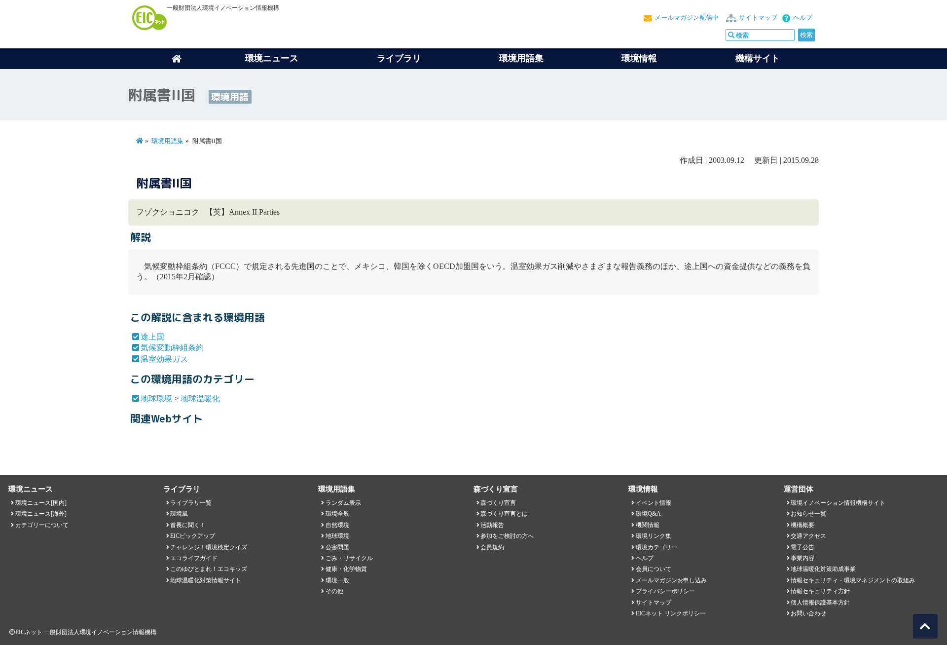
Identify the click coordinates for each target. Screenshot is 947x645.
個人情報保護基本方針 (820, 602)
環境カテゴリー (656, 547)
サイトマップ (758, 17)
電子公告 (802, 547)
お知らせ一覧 (808, 513)
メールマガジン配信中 (687, 17)
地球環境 (156, 398)
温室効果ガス (164, 359)
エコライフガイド (194, 558)
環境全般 (337, 513)
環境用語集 (521, 58)
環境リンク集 (653, 535)
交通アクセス (808, 535)
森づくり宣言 (498, 502)
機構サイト (757, 58)
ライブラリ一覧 (191, 502)
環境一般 (337, 580)
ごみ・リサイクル (349, 558)
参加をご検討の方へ (507, 535)
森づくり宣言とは (504, 513)
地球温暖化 (200, 398)
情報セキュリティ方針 (820, 591)
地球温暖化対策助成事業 (823, 569)
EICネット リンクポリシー (671, 613)
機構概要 (802, 525)
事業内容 (802, 558)
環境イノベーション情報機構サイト (838, 502)
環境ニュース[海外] (41, 513)
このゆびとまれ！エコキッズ (208, 569)
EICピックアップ (192, 535)
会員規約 (492, 547)
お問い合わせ (808, 613)
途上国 (152, 337)
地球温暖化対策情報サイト (205, 580)
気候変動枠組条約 (172, 347)
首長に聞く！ (188, 525)
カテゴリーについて (42, 525)
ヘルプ (802, 17)
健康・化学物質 (346, 569)
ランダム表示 (343, 502)
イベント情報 (653, 502)
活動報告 (492, 525)
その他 (334, 591)
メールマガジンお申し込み (671, 580)
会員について (653, 569)
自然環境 (337, 525)
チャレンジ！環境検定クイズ (208, 547)
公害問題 (337, 547)
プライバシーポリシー (665, 591)
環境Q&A (648, 513)
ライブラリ (399, 58)
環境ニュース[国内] (41, 502)
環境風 (179, 513)
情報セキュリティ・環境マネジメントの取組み (853, 580)
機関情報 (647, 525)
